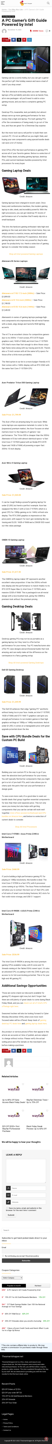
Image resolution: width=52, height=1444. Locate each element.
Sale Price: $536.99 (10, 954)
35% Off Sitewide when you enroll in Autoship (23, 1321)
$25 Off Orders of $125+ (11, 1389)
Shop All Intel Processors (26, 827)
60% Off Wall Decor (13, 1314)
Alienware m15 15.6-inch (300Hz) (16, 300)
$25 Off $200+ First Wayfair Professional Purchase (11, 1128)
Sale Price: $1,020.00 (11, 495)
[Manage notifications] (46, 1439)
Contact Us (7, 1430)
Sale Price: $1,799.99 (11, 415)
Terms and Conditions (11, 1427)
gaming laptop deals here (36, 1023)
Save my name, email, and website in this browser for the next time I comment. (24, 1209)
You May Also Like (15, 10)
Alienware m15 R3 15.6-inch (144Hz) (18, 307)
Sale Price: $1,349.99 (11, 702)
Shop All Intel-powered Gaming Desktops (26, 663)
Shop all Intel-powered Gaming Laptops (26, 254)
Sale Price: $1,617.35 (11, 572)
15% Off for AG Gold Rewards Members (21, 1297)
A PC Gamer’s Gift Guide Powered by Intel (24, 1290)
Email (4, 1247)
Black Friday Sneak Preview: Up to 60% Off (36, 1127)
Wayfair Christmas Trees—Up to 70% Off (37, 1101)
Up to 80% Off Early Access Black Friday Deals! (13, 1101)
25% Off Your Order (9, 1403)
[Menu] (3, 3)
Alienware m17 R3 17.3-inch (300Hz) (18, 293)
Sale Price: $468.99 (10, 869)
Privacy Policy (8, 1423)
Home (4, 10)
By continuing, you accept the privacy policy (22, 1256)
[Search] (48, 3)
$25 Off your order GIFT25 (12, 1393)
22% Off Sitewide (8, 1399)
